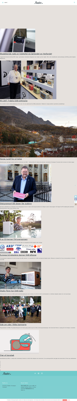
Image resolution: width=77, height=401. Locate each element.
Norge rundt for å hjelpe (11, 159)
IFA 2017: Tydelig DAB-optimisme (13, 100)
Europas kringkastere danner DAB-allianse (18, 255)
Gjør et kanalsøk (7, 355)
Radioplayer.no (29, 388)
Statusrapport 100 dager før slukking (16, 203)
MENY (6, 2)
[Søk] (74, 2)
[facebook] (38, 373)
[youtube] (42, 373)
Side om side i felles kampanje (13, 324)
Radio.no (38, 2)
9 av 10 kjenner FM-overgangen (14, 239)
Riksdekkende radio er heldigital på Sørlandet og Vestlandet (26, 54)
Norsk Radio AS (24, 385)
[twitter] (35, 373)
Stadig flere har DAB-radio (11, 291)
